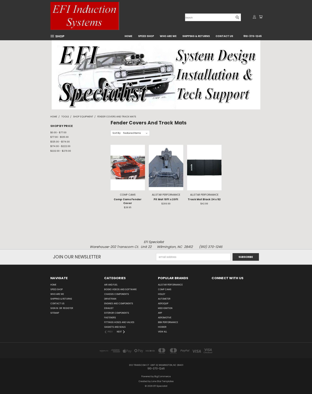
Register (68, 308)
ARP (160, 312)
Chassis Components (116, 294)
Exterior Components (116, 312)
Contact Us (224, 36)
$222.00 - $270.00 (60, 151)
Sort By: (116, 133)
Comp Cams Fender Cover (128, 201)
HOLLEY (161, 294)
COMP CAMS (164, 289)
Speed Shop (146, 36)
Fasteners (110, 317)
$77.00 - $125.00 (59, 137)
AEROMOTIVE (164, 317)
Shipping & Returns (196, 36)
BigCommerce (162, 376)
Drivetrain (110, 298)
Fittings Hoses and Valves (119, 322)
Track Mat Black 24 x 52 (204, 199)
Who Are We (168, 36)
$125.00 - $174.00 (60, 141)
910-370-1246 (252, 36)
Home (128, 36)
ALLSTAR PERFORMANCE (170, 284)
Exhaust (109, 308)
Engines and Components (118, 303)
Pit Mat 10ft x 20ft (166, 199)
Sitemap (54, 312)
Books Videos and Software (120, 289)
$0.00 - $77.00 (58, 132)
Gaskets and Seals (115, 326)
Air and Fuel (111, 284)
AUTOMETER (164, 298)
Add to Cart (128, 173)
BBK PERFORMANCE (168, 322)
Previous (302, 382)
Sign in (54, 308)
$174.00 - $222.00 (60, 146)
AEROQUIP (163, 303)
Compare (126, 167)
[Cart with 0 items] (261, 17)
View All (162, 331)
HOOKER (162, 326)
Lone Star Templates (162, 381)
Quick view (127, 160)
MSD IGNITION (165, 308)
